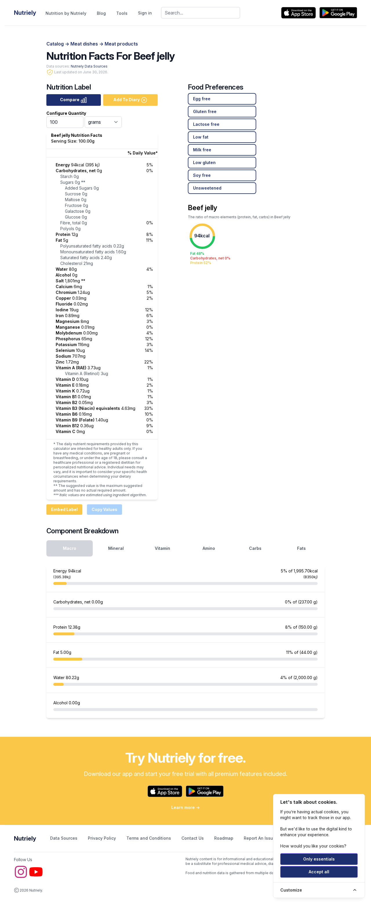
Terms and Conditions (149, 838)
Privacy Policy (102, 838)
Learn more (185, 807)
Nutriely (25, 838)
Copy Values (104, 509)
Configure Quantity (66, 113)
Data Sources (64, 838)
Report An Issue (260, 838)
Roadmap (224, 838)
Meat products (121, 44)
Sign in (145, 12)
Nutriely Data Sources (89, 66)
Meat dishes (84, 44)
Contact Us (193, 838)
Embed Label (64, 509)
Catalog (55, 44)
